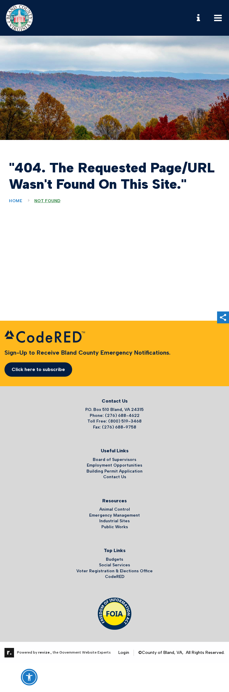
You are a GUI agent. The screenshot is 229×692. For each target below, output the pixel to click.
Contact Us (114, 476)
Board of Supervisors (114, 459)
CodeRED (114, 576)
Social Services (114, 565)
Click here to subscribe (38, 369)
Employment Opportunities (114, 465)
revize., (45, 652)
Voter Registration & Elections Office (114, 570)
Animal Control (114, 509)
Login (123, 652)
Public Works (114, 526)
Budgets (114, 559)
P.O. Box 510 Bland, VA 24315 (114, 409)
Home (15, 200)
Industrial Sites (114, 520)
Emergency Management (114, 515)
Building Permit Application (114, 471)
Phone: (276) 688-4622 (115, 415)
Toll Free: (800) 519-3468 (114, 421)
